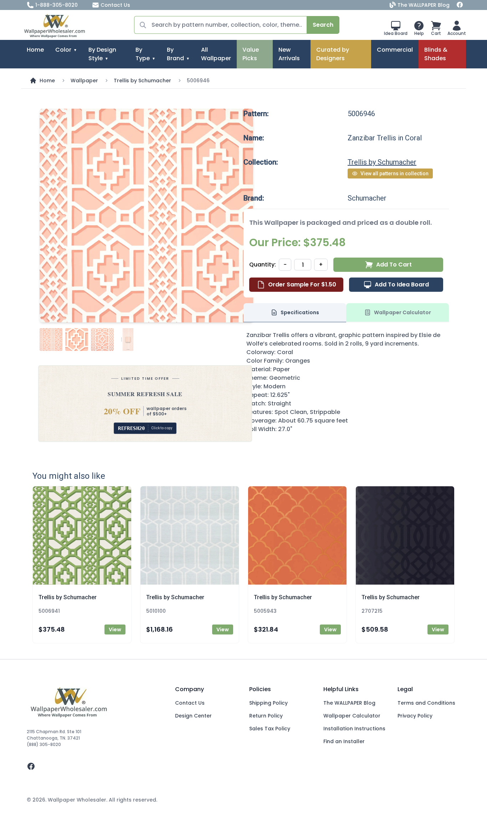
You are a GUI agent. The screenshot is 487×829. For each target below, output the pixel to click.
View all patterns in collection (394, 173)
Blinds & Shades (435, 54)
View (115, 629)
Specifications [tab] (300, 312)
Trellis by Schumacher (142, 80)
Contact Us (115, 5)
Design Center (193, 715)
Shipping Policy (268, 702)
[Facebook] (460, 5)
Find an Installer (344, 741)
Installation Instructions (354, 728)
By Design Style (102, 54)
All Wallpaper (216, 54)
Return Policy (266, 715)
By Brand (175, 54)
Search (323, 25)
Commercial (395, 50)
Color (63, 50)
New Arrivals (289, 54)
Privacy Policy (415, 715)
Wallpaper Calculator (351, 715)
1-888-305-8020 (56, 5)
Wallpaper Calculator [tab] (402, 312)
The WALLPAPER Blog (423, 5)
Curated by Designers (332, 54)
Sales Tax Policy (269, 728)
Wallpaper (84, 80)
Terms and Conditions (426, 702)
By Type (142, 54)
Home (35, 50)
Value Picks (250, 54)
